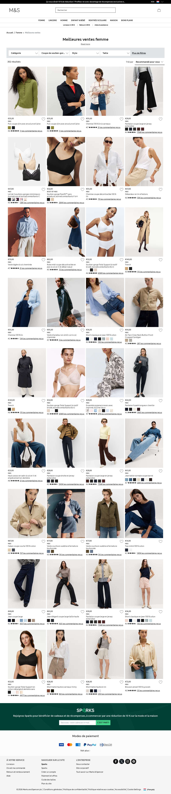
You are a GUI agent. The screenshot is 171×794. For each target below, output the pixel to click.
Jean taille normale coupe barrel (139, 476)
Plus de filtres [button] (139, 53)
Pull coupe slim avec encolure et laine (24, 124)
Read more (85, 44)
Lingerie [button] (53, 20)
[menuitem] (42, 20)
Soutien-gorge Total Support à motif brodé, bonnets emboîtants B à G (101, 266)
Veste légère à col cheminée (20, 265)
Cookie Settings (134, 789)
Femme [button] (41, 20)
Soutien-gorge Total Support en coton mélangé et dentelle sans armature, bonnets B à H (21, 689)
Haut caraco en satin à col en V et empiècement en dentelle (22, 477)
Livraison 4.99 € (69, 25)
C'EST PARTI (103, 722)
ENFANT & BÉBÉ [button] (78, 20)
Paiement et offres (49, 776)
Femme (19, 33)
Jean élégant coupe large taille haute (63, 616)
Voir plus (84, 750)
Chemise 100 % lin (15, 335)
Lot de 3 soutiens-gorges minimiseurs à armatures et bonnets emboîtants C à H (24, 196)
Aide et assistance (101, 25)
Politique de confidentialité (75, 789)
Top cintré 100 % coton (134, 546)
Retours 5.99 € (84, 25)
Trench (128, 265)
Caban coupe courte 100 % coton (22, 546)
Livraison (10, 764)
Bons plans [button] (127, 20)
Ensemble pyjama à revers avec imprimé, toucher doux (99, 406)
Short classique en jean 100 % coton (101, 335)
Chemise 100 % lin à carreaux (98, 124)
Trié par (129, 62)
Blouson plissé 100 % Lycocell (137, 687)
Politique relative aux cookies (101, 789)
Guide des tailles (48, 780)
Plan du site (46, 783)
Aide (8, 776)
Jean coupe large (15, 616)
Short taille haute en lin (96, 687)
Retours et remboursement (18, 772)
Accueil (10, 33)
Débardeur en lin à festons (136, 194)
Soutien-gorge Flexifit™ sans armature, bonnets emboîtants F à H (62, 195)
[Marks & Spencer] (15, 10)
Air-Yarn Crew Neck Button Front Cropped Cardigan (139, 336)
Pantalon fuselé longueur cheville (139, 405)
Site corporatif (82, 768)
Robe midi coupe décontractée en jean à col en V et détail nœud (61, 266)
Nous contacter (83, 764)
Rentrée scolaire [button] (98, 20)
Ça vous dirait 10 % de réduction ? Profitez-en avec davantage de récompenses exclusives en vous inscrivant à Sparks (85, 2)
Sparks (44, 764)
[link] (158, 2)
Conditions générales (53, 789)
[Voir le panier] (158, 10)
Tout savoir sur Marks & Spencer (89, 772)
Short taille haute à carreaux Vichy (62, 687)
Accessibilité (120, 789)
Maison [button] (114, 20)
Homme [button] (64, 20)
